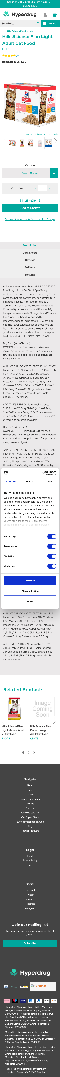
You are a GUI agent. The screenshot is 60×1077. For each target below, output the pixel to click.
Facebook (30, 890)
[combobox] (20, 23)
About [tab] (49, 481)
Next (55, 140)
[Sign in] (45, 15)
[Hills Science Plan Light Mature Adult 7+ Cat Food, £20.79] (14, 709)
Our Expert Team (30, 817)
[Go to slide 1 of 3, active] (23, 752)
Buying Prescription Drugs (30, 821)
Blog (30, 826)
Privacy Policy (30, 860)
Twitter (30, 894)
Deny (30, 601)
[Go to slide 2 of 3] (28, 752)
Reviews (30, 260)
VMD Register (38, 1072)
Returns (30, 274)
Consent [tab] (11, 481)
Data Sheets (30, 252)
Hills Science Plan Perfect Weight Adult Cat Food (40, 730)
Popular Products (30, 830)
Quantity (17, 188)
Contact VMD (23, 1072)
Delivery (30, 267)
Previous (4, 140)
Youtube (30, 899)
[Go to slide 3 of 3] (33, 752)
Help (30, 790)
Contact (30, 794)
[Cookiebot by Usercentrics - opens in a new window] (42, 473)
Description (30, 245)
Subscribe (30, 943)
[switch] (51, 546)
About (30, 785)
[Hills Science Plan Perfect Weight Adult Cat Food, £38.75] (43, 709)
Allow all (30, 580)
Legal (30, 856)
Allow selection (30, 591)
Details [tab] (30, 481)
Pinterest (30, 903)
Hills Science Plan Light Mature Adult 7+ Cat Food (13, 730)
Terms (30, 865)
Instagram (30, 908)
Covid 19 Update (30, 812)
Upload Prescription (30, 799)
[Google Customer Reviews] (43, 986)
